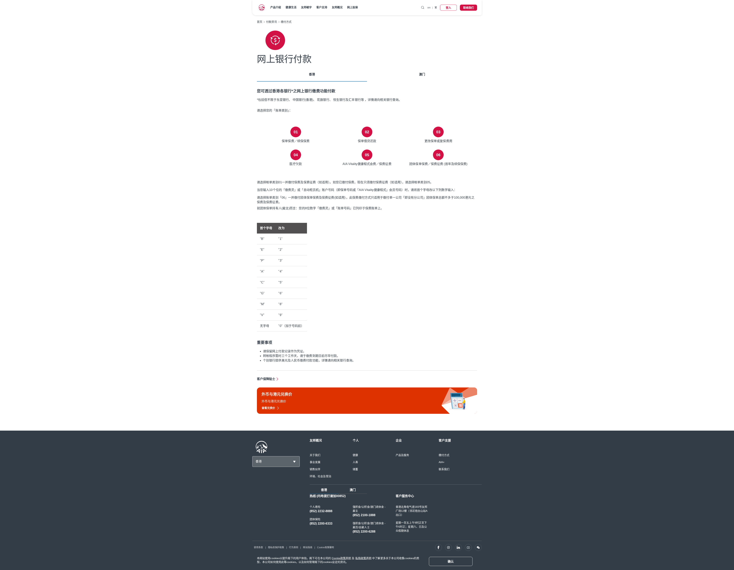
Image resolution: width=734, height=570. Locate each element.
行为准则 (293, 547)
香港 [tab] (312, 74)
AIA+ (441, 462)
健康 (355, 455)
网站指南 (307, 547)
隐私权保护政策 (276, 547)
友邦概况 (337, 7)
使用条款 (258, 547)
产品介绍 (275, 7)
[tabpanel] (367, 249)
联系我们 (444, 469)
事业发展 (315, 462)
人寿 (355, 462)
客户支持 (321, 7)
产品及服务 (402, 455)
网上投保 (352, 7)
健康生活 (291, 7)
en (429, 7)
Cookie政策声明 (341, 558)
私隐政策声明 (363, 558)
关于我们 (315, 455)
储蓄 (355, 469)
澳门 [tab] (422, 74)
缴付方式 (444, 455)
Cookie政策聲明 (325, 547)
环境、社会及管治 (320, 476)
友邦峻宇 (306, 7)
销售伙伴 (315, 469)
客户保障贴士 (266, 379)
